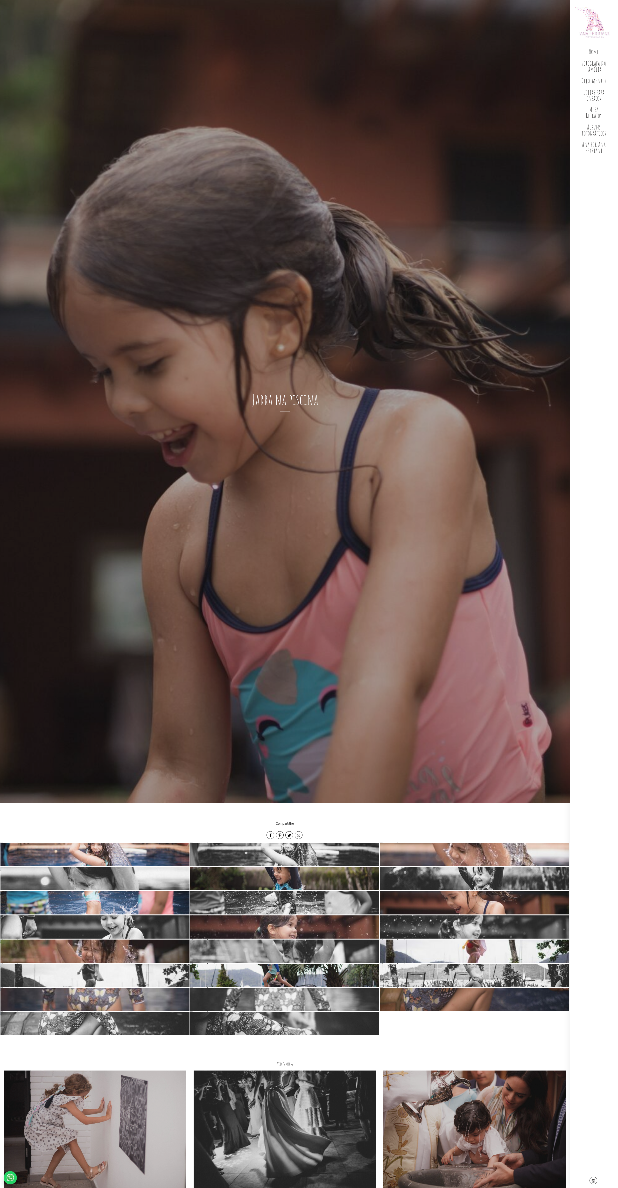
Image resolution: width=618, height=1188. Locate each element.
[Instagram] (594, 1181)
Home (594, 52)
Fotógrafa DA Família (594, 66)
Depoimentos (593, 81)
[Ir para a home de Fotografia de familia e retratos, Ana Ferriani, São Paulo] (594, 22)
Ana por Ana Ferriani (594, 147)
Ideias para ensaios (593, 95)
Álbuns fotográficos (594, 130)
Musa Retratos (594, 112)
